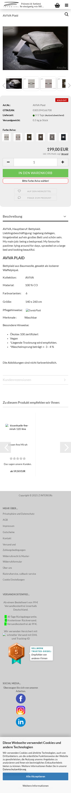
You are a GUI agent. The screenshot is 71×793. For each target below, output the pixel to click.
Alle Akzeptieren (35, 776)
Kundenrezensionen (17, 380)
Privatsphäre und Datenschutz (18, 513)
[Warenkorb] (57, 4)
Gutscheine (9, 532)
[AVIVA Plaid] (35, 47)
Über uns (7, 567)
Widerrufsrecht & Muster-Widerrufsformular (16, 559)
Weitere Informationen (36, 785)
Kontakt (7, 538)
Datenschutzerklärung (14, 769)
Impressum (8, 525)
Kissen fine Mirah (17, 444)
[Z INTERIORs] (23, 4)
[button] (5, 447)
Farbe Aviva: (9, 129)
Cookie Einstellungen (14, 579)
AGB (5, 519)
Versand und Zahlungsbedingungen (14, 547)
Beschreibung (12, 216)
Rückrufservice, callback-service (19, 573)
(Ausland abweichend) (54, 115)
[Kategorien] (66, 4)
